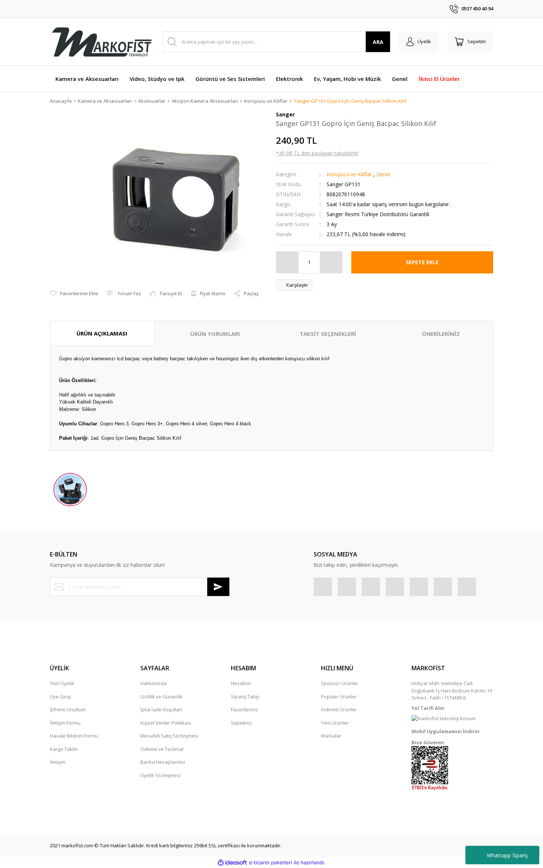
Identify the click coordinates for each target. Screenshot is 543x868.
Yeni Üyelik (62, 683)
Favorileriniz (244, 709)
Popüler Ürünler (339, 696)
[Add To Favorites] (74, 293)
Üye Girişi (60, 696)
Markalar (331, 735)
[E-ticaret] (270, 863)
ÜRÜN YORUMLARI (215, 333)
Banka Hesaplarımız (162, 762)
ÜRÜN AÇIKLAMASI (101, 333)
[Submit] (218, 587)
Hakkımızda (153, 683)
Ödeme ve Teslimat (162, 749)
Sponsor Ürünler (339, 683)
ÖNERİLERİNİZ (441, 333)
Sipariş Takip (245, 696)
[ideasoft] (232, 863)
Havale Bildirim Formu (74, 735)
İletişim (57, 762)
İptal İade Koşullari (161, 709)
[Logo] (101, 42)
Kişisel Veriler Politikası (165, 722)
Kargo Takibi (64, 749)
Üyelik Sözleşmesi (160, 775)
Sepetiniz (241, 722)
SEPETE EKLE (422, 262)
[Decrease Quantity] (287, 262)
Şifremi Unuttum (68, 709)
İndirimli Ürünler (339, 709)
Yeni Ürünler (335, 722)
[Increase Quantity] (331, 262)
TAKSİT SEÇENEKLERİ (328, 333)
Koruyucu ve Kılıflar (349, 174)
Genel (383, 174)
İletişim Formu (65, 722)
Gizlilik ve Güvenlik (161, 696)
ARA (378, 41)
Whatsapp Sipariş (507, 855)
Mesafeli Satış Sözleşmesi (169, 735)
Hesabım (241, 683)
